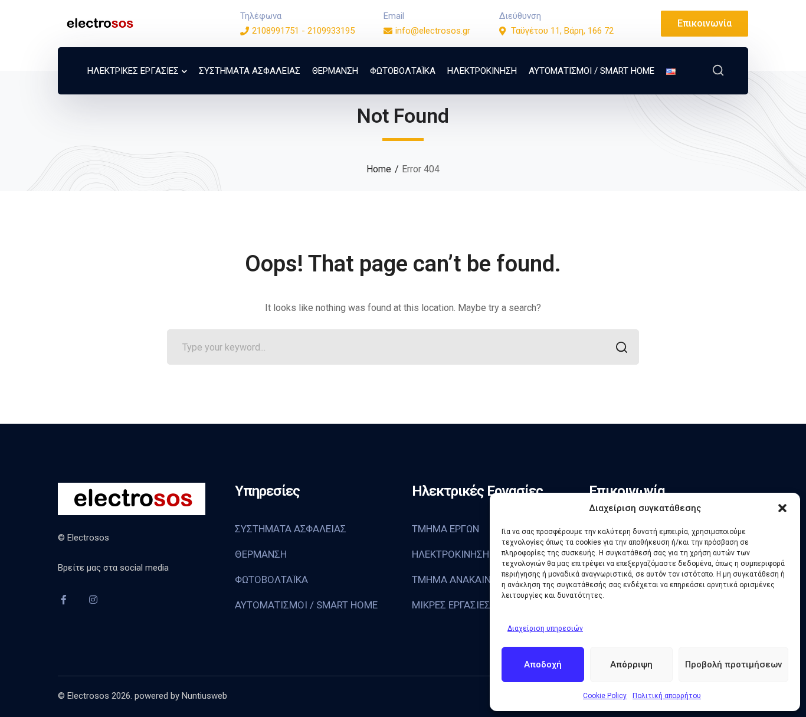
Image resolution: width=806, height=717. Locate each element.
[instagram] (93, 599)
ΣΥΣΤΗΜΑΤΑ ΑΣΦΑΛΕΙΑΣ (290, 529)
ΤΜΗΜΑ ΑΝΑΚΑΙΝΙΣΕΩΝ (465, 579)
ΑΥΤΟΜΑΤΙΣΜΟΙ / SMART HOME (306, 605)
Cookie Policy (605, 696)
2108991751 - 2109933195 (303, 30)
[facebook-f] (64, 599)
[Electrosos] (99, 22)
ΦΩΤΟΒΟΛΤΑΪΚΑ (271, 579)
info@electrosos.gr (432, 30)
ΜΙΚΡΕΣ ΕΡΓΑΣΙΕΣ (451, 605)
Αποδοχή (543, 664)
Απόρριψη (631, 664)
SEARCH (621, 347)
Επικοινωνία (704, 23)
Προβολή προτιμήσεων (733, 664)
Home (378, 169)
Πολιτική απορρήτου (667, 696)
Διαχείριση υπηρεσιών (545, 628)
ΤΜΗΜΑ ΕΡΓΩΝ (445, 529)
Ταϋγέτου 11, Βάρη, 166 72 (562, 30)
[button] (782, 508)
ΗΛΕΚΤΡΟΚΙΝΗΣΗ (450, 554)
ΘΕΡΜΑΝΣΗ (261, 554)
